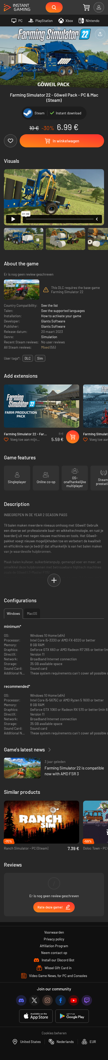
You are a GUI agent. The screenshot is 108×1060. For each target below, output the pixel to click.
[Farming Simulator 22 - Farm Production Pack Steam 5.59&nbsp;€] (41, 406)
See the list (49, 305)
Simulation (49, 337)
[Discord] (21, 1000)
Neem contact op (54, 953)
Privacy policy (54, 939)
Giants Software (53, 321)
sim (40, 358)
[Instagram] (47, 1000)
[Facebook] (60, 1000)
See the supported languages (63, 311)
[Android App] (72, 1016)
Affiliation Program (54, 946)
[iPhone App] (36, 1016)
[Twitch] (87, 1000)
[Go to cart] (86, 7)
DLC (28, 358)
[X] (34, 1000)
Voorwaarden (54, 932)
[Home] (17, 8)
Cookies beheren (54, 1033)
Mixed (45, 347)
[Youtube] (73, 1000)
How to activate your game (61, 316)
